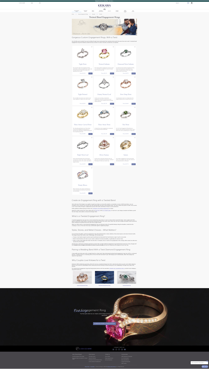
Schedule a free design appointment (101, 208)
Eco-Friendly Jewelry (125, 358)
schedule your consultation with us (117, 268)
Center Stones (117, 11)
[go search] (188, 3)
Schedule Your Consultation (104, 323)
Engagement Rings (76, 11)
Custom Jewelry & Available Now (95, 361)
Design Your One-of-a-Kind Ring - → (104, 1)
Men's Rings (93, 11)
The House (133, 11)
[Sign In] (191, 2)
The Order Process (92, 356)
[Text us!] (205, 367)
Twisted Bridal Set (127, 285)
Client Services (92, 354)
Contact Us (107, 354)
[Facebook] (116, 349)
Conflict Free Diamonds (125, 361)
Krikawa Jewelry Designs (111, 366)
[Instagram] (122, 349)
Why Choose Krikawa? (77, 354)
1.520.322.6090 (22, 3)
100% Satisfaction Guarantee (126, 356)
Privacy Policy (87, 366)
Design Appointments (109, 358)
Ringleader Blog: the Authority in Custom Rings (79, 359)
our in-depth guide (106, 210)
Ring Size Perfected (92, 358)
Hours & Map (107, 356)
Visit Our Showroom (108, 359)
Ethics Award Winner (125, 359)
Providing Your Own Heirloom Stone (95, 359)
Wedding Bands (85, 11)
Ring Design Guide (125, 11)
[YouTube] (125, 349)
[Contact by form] (32, 3)
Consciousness (124, 354)
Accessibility (92, 366)
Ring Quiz (97, 210)
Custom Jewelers (104, 7)
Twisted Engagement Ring (104, 285)
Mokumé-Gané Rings (101, 11)
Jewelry (109, 11)
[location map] (40, 3)
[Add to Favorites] (92, 47)
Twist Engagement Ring (82, 285)
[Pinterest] (119, 349)
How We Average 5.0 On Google (78, 356)
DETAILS (90, 73)
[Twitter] (113, 349)
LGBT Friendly (123, 363)
